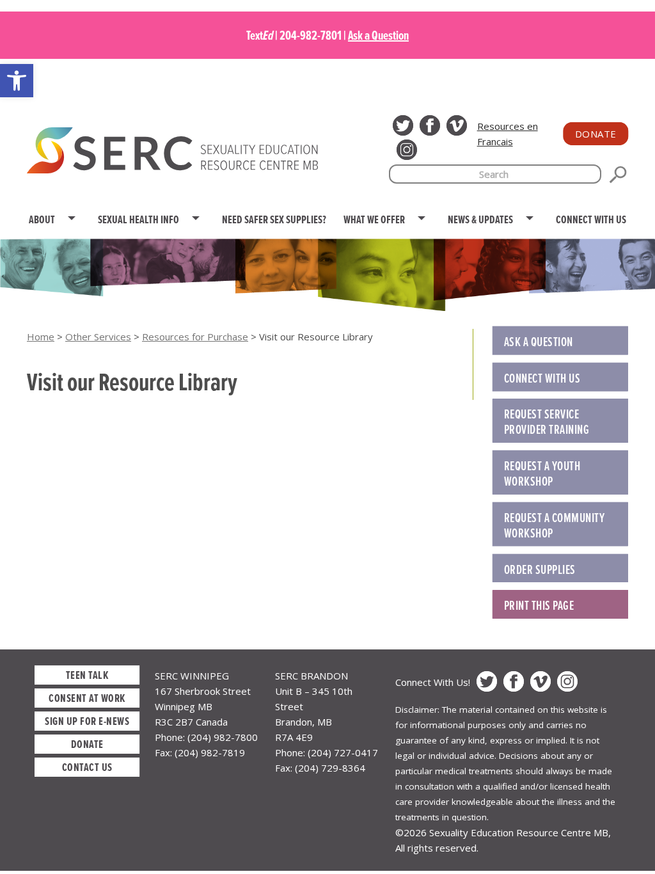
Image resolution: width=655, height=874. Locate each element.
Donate (596, 133)
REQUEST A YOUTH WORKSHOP (542, 473)
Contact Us (87, 767)
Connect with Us (542, 378)
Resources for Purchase (195, 336)
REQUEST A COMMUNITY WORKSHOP (554, 525)
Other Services (98, 336)
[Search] (618, 174)
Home (40, 336)
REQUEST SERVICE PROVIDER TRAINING (547, 421)
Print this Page (539, 605)
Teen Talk (87, 675)
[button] (16, 80)
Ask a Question (378, 35)
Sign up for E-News (87, 721)
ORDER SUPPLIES (540, 569)
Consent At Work (87, 698)
